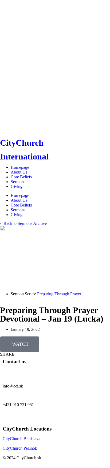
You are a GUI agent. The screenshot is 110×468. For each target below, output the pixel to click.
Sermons (18, 181)
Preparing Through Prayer (59, 294)
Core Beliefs (21, 177)
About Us (19, 172)
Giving (16, 186)
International (24, 156)
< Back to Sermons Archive (23, 223)
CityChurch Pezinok (20, 448)
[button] (7, 354)
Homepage (20, 167)
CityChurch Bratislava (21, 438)
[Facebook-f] (9, 413)
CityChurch (22, 142)
